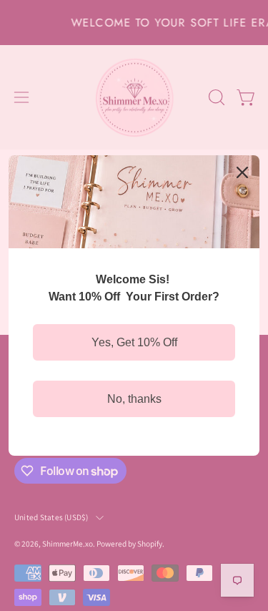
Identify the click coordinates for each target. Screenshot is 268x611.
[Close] (242, 172)
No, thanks (134, 399)
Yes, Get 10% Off (134, 342)
